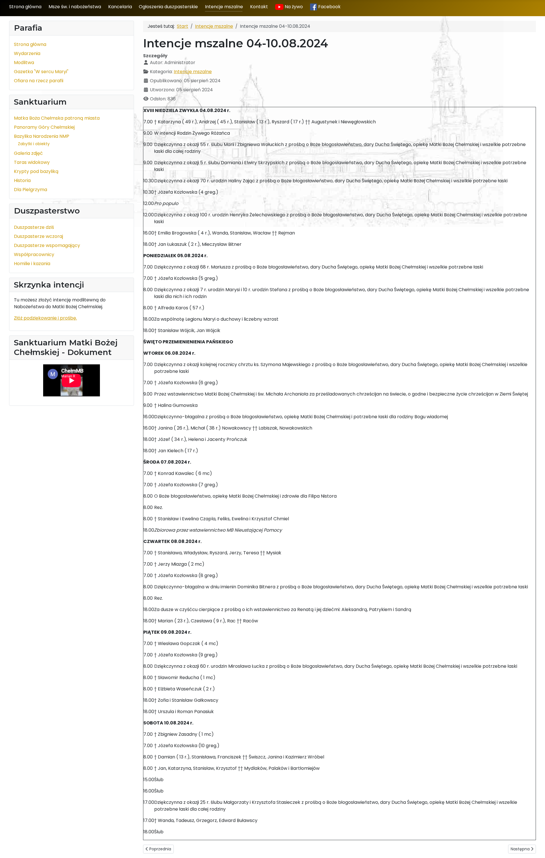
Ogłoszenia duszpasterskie (168, 6)
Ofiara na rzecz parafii (38, 80)
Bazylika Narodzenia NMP (41, 136)
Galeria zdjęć (28, 153)
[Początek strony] (535, 847)
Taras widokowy (32, 162)
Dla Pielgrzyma (30, 189)
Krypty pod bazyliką (36, 171)
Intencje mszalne (224, 6)
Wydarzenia (27, 53)
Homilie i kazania (32, 263)
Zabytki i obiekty (34, 144)
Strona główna (25, 6)
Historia (22, 180)
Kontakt (259, 6)
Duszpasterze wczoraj (38, 236)
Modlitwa (24, 62)
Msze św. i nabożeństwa (75, 6)
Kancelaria (120, 6)
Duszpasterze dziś (34, 227)
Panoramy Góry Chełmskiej (44, 127)
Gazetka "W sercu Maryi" (41, 71)
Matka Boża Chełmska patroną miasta (57, 118)
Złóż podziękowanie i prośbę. (45, 318)
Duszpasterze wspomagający (47, 245)
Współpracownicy (34, 254)
